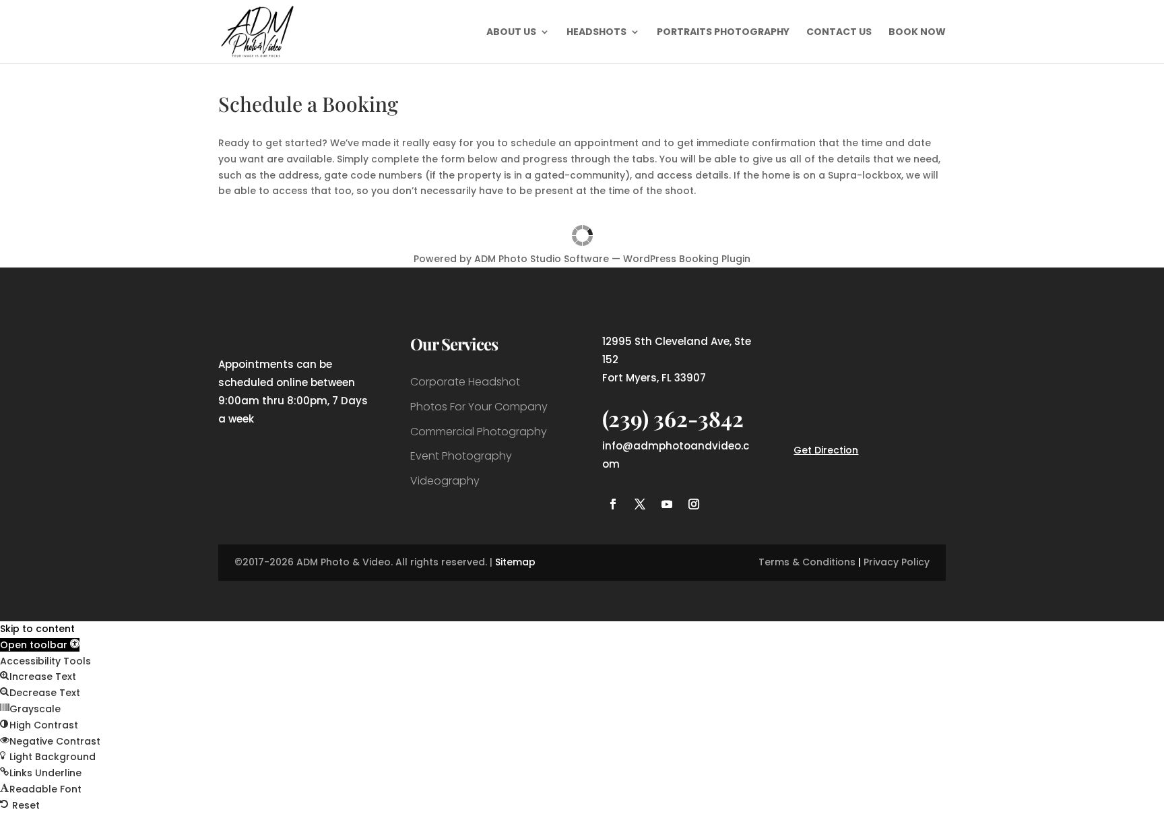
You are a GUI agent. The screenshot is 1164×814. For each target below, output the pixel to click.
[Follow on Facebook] (613, 504)
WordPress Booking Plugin (686, 258)
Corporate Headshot (465, 381)
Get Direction (826, 450)
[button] (39, 645)
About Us (511, 32)
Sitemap (515, 562)
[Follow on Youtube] (667, 504)
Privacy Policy (897, 562)
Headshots (596, 32)
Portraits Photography (723, 32)
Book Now (917, 32)
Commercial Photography (478, 431)
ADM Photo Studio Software (541, 258)
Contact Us (839, 32)
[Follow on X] (640, 504)
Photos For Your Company (479, 406)
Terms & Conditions (806, 562)
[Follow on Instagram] (694, 504)
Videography (445, 481)
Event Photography (461, 456)
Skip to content (37, 628)
